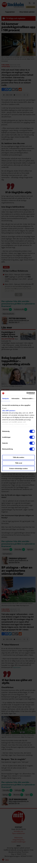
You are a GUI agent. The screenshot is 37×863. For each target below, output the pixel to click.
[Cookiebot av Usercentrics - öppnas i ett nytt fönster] (26, 393)
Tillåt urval (18, 463)
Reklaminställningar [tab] (29, 398)
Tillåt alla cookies (18, 457)
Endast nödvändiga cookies (18, 468)
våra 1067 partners (8, 410)
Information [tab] (15, 398)
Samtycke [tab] (5, 398)
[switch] (32, 437)
